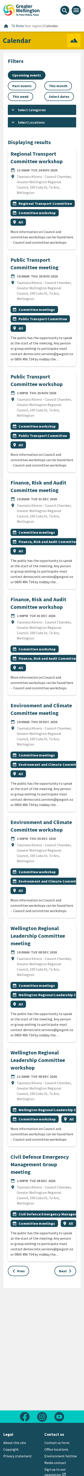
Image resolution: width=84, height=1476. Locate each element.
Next (66, 1271)
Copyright (11, 1449)
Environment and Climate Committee (50, 764)
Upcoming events (26, 75)
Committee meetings (37, 309)
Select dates (59, 96)
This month (58, 86)
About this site (14, 1442)
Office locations (56, 1449)
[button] (42, 110)
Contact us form (56, 1442)
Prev (18, 1271)
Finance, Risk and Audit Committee (48, 541)
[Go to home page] (21, 9)
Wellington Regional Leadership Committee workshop (38, 1060)
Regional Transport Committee (45, 203)
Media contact (55, 1462)
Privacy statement (17, 1456)
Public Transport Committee (43, 319)
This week (20, 96)
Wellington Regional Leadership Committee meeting (38, 936)
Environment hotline (60, 1456)
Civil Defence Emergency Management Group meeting (40, 1164)
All (21, 222)
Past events (22, 86)
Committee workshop (37, 213)
